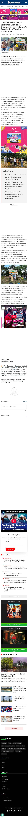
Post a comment (21, 34)
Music (16, 6)
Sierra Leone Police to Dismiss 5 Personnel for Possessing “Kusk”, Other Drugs (15, 177)
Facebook (18, 366)
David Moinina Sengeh (7, 361)
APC (10, 743)
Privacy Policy (5, 798)
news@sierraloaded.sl (7, 373)
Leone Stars (18, 751)
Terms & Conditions (7, 800)
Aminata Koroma (6, 52)
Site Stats (4, 784)
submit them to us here (20, 373)
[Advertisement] (14, 81)
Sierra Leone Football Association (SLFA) (16, 748)
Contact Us (4, 786)
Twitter (7, 367)
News (2, 6)
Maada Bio (4, 743)
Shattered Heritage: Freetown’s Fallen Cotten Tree (13, 675)
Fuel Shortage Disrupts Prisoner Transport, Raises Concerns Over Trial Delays (14, 588)
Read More (14, 728)
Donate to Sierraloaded (20, 375)
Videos (22, 6)
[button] (26, 2)
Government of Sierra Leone (8, 746)
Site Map (4, 781)
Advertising (5, 779)
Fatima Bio (4, 754)
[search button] (2, 2)
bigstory (18, 746)
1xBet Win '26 (9, 6)
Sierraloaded (10, 366)
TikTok (24, 367)
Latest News (6, 555)
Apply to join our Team (7, 375)
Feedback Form (5, 788)
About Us (4, 776)
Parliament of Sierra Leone (7, 751)
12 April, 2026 (4, 34)
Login (25, 401)
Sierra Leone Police (17, 743)
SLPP (23, 746)
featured (4, 748)
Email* (7, 541)
